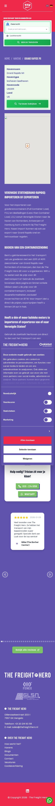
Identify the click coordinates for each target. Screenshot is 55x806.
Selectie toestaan (27, 449)
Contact (9, 758)
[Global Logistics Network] (27, 696)
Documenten (11, 755)
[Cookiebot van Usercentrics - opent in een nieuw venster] (39, 345)
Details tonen (39, 431)
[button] (27, 146)
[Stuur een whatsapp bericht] (49, 800)
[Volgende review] (50, 574)
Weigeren (27, 458)
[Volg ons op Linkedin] (27, 790)
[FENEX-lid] (27, 685)
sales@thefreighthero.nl (25, 727)
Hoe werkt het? (13, 744)
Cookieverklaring (14, 766)
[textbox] (27, 29)
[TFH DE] (51, 6)
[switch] (48, 402)
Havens (17, 58)
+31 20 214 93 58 (23, 723)
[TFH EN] (47, 6)
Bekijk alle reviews (26, 650)
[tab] (2, 641)
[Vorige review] (5, 574)
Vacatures (10, 762)
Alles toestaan (27, 440)
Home (7, 58)
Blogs (8, 751)
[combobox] (27, 29)
